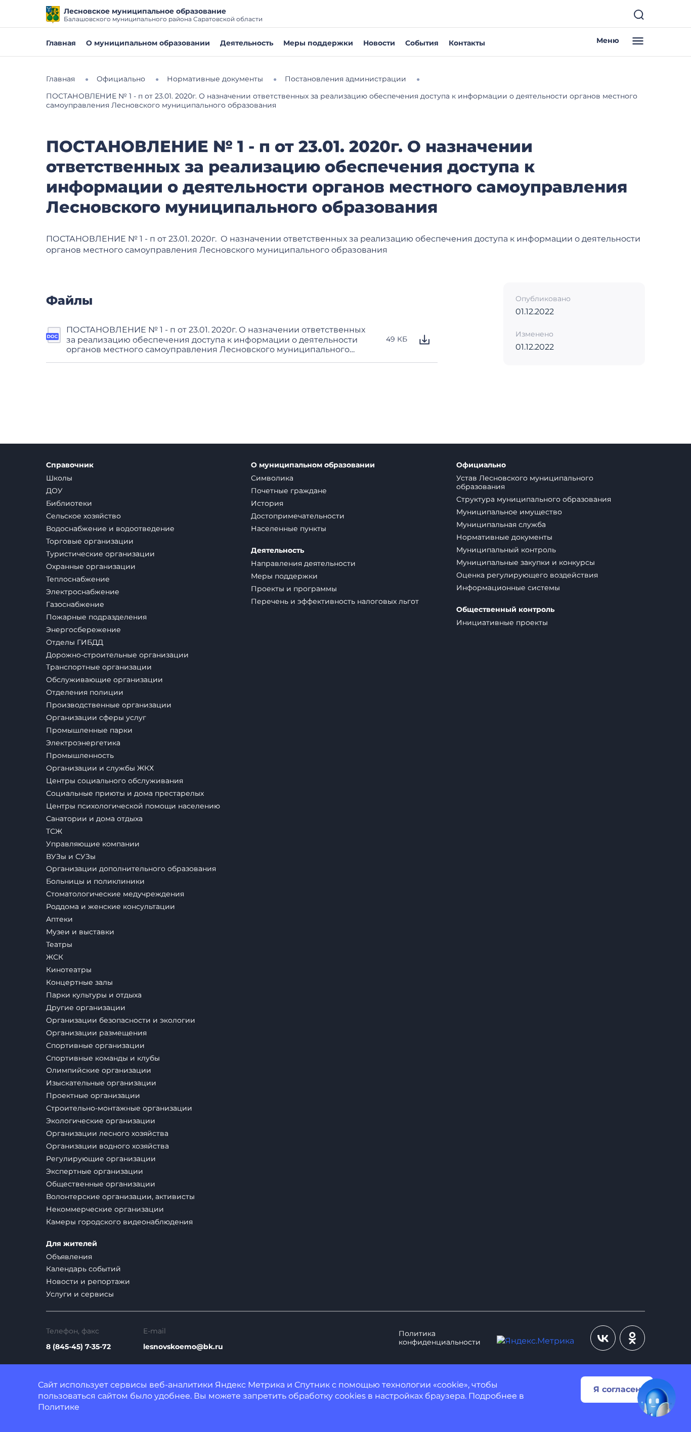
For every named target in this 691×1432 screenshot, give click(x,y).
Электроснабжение (82, 591)
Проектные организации (93, 1095)
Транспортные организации (99, 667)
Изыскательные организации (101, 1082)
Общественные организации (100, 1183)
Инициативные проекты (502, 622)
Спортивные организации (95, 1045)
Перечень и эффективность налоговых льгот (335, 601)
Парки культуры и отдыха (94, 994)
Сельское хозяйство (83, 515)
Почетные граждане (289, 490)
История (267, 503)
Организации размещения (96, 1032)
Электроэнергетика (83, 742)
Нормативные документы (504, 537)
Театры (59, 944)
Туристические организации (100, 553)
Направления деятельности (303, 563)
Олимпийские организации (98, 1070)
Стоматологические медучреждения (115, 893)
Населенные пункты (288, 528)
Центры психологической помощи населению (133, 805)
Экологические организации (100, 1120)
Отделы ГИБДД (74, 642)
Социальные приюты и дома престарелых (125, 793)
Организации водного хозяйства (107, 1146)
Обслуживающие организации (104, 679)
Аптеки (59, 919)
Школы (59, 478)
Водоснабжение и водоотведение (110, 528)
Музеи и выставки (80, 931)
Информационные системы (508, 587)
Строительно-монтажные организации (119, 1108)
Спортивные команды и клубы (103, 1058)
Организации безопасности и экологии (120, 1020)
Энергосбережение (83, 629)
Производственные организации (108, 704)
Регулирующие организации (101, 1158)
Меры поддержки (318, 42)
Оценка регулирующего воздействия (527, 575)
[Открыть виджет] (656, 1397)
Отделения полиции (84, 692)
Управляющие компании (93, 843)
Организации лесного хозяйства (107, 1133)
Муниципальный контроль (506, 549)
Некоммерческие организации (105, 1209)
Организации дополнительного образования (131, 868)
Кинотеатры (69, 969)
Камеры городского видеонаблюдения (119, 1221)
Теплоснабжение (78, 579)
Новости (379, 42)
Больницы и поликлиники (95, 881)
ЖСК (54, 957)
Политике (58, 1407)
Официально (481, 465)
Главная (61, 42)
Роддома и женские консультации (110, 906)
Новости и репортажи (88, 1281)
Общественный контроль (505, 609)
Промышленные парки (89, 730)
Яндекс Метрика (250, 1385)
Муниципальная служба (501, 524)
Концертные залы (79, 982)
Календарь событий (83, 1268)
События (422, 42)
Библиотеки (69, 503)
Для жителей (71, 1243)
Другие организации (85, 1007)
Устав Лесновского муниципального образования (524, 482)
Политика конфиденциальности (440, 1338)
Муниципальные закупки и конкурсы (525, 562)
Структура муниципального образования (533, 499)
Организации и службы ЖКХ (100, 768)
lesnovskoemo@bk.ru (183, 1347)
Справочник (70, 465)
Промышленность (80, 755)
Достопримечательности (297, 515)
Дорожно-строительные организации (117, 654)
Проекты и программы (294, 588)
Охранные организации (91, 566)
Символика (272, 478)
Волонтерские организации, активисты (120, 1196)
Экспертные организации (94, 1171)
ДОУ (54, 490)
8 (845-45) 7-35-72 (78, 1347)
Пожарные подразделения (96, 617)
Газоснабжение (75, 604)
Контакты (467, 42)
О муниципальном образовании (148, 42)
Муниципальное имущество (509, 511)
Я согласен (617, 1389)
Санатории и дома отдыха (94, 818)
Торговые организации (90, 541)
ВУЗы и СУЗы (71, 856)
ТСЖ (54, 831)
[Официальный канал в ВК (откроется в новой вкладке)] (603, 1338)
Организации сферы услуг (96, 717)
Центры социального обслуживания (114, 780)
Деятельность (246, 42)
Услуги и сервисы (80, 1294)
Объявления (69, 1256)
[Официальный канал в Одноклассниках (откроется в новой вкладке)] (632, 1338)
